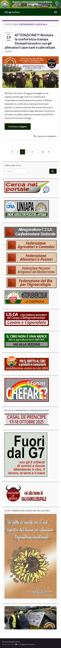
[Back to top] (54, 641)
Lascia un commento (46, 136)
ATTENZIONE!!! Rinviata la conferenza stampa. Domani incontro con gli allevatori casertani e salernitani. (30, 41)
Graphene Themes (27, 644)
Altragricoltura (12, 12)
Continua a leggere (17, 126)
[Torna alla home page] (30, 4)
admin (9, 51)
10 (43, 152)
